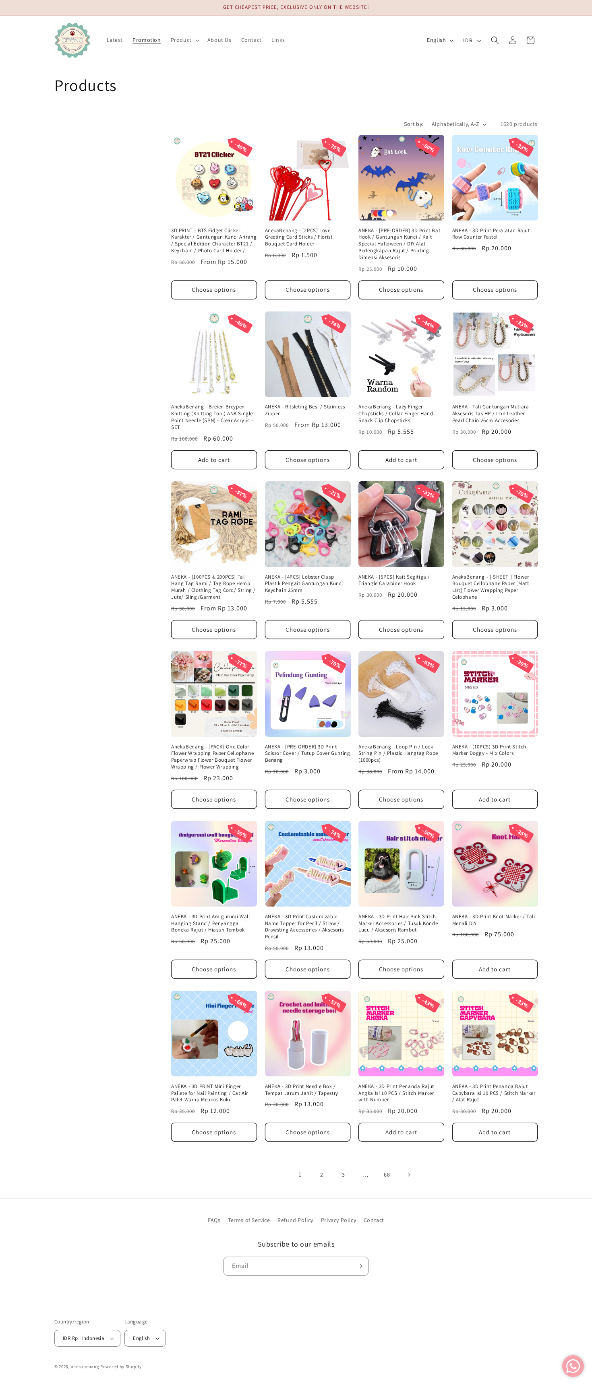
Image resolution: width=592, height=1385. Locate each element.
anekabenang (85, 1366)
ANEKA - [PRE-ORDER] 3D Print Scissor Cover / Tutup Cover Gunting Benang (307, 754)
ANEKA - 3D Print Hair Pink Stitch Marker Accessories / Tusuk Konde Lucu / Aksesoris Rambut (398, 923)
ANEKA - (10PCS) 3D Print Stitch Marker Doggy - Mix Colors (489, 750)
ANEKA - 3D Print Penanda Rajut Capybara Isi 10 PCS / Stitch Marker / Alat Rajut (494, 1093)
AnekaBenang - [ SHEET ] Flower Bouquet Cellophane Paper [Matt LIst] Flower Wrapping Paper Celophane (490, 587)
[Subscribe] (359, 1266)
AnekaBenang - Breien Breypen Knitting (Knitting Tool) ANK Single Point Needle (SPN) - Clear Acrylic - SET (212, 417)
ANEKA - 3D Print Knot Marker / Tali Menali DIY (493, 920)
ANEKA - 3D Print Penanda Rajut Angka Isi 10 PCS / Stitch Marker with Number (396, 1093)
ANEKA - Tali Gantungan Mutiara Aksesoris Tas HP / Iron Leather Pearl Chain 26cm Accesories (490, 414)
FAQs (214, 1220)
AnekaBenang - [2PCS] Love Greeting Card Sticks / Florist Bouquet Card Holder (299, 237)
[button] (184, 39)
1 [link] (300, 1174)
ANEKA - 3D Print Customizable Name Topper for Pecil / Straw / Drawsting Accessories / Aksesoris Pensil (304, 926)
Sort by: (413, 124)
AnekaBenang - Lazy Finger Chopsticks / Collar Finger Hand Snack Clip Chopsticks (395, 414)
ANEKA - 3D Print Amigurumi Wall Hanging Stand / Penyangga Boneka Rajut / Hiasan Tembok (210, 923)
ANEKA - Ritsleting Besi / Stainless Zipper (305, 410)
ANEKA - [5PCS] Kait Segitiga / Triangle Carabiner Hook (394, 580)
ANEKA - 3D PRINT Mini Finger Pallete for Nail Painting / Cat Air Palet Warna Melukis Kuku (209, 1093)
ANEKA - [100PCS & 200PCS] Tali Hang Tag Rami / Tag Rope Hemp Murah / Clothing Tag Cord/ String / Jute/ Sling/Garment (213, 587)
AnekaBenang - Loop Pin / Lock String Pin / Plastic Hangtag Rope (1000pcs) (398, 754)
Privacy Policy (338, 1220)
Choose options (214, 289)
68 (387, 1174)
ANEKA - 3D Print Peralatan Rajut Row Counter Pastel (491, 234)
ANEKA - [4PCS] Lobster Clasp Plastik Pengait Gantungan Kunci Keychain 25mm (304, 584)
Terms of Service (249, 1220)
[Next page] (409, 1174)
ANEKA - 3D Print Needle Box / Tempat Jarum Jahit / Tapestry (301, 1089)
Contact (374, 1220)
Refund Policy (295, 1220)
